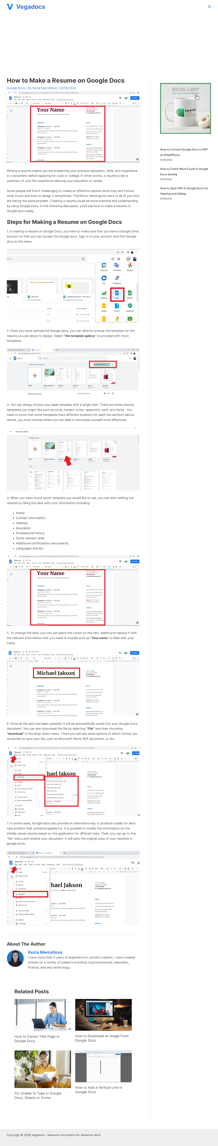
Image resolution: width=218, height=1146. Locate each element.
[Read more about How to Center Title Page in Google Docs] (42, 1015)
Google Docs (16, 88)
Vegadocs (30, 6)
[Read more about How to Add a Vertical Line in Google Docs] (103, 1066)
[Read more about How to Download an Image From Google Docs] (103, 1014)
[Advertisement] (109, 39)
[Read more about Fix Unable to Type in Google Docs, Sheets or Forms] (42, 1069)
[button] (209, 7)
